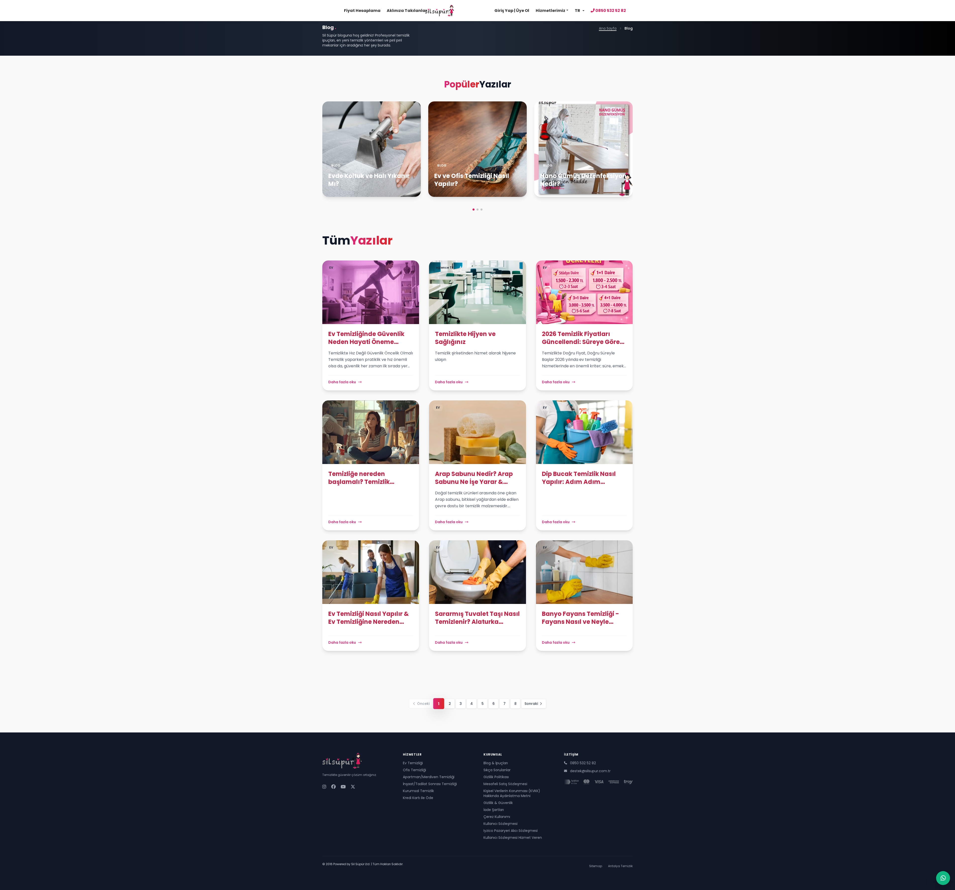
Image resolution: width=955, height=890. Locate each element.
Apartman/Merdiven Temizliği (428, 776)
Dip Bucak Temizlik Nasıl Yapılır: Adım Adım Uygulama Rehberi (579, 478)
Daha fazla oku (342, 382)
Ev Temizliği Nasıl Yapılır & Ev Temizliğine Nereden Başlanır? (368, 618)
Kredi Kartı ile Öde (418, 797)
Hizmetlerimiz (550, 10)
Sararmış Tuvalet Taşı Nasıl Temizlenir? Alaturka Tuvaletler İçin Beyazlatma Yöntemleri (477, 618)
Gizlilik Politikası (496, 776)
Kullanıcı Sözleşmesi (500, 823)
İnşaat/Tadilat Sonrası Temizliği (430, 783)
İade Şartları (493, 809)
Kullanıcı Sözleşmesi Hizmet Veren (512, 837)
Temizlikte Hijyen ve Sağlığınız (465, 338)
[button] (474, 210)
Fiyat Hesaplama (362, 10)
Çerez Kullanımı (496, 816)
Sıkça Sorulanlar (497, 769)
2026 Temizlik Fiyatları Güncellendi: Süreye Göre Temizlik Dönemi (581, 338)
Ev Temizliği (413, 763)
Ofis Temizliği (414, 769)
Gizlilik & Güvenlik (498, 802)
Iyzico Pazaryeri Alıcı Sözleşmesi (510, 830)
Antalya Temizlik (620, 866)
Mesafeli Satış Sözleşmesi (505, 783)
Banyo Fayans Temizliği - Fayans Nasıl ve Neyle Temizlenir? (580, 618)
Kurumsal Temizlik (418, 790)
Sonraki (531, 703)
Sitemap (595, 866)
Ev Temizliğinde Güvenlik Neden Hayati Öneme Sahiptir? (366, 338)
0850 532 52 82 (610, 10)
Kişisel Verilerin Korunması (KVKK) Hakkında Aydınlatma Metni (511, 793)
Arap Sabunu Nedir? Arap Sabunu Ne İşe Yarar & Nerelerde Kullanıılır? (474, 478)
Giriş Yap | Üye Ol (511, 10)
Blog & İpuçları (495, 763)
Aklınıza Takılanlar (407, 10)
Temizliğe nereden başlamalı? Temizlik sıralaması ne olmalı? (361, 478)
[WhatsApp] (943, 878)
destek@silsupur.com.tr (590, 770)
